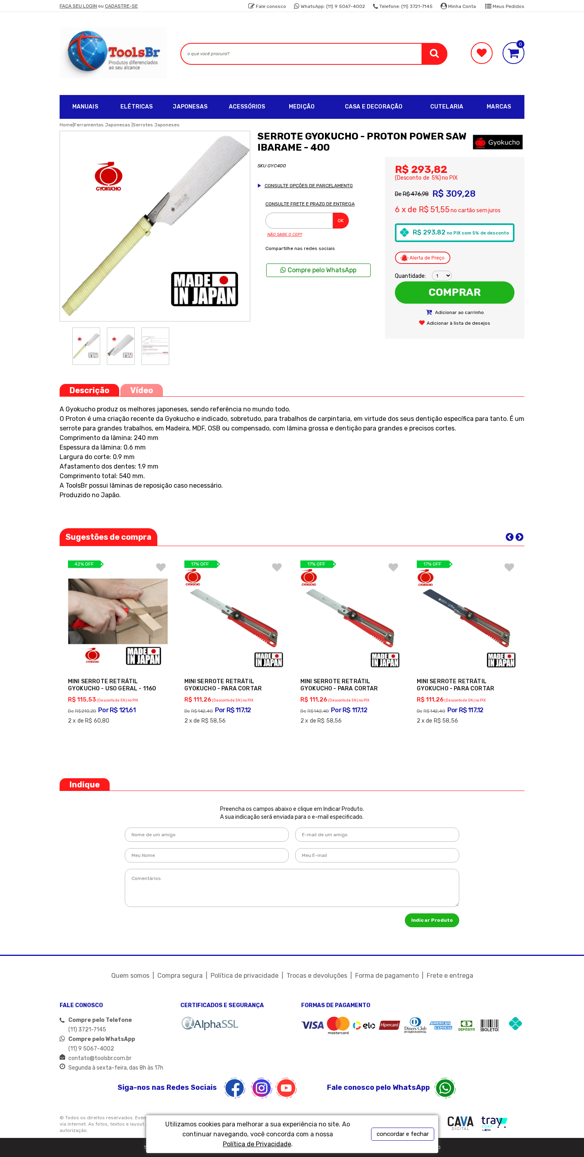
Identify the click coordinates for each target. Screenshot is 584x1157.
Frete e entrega (450, 975)
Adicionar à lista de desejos (458, 323)
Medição (302, 106)
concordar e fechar (403, 1134)
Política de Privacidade (257, 1144)
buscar (434, 54)
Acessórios (247, 106)
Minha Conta (461, 6)
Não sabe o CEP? (284, 234)
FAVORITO (161, 567)
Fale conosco (270, 6)
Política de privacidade (244, 975)
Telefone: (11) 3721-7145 (405, 6)
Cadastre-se (121, 6)
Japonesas (190, 106)
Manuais (85, 106)
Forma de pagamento (387, 975)
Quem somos (130, 975)
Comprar (455, 292)
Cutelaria (446, 106)
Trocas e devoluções (316, 975)
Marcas (499, 106)
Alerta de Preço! (423, 257)
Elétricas (136, 106)
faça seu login (78, 6)
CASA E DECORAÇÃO (374, 106)
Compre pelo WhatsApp (321, 270)
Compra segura (180, 975)
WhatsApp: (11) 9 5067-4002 (332, 6)
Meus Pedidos (507, 6)
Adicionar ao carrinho (459, 312)
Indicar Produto (432, 920)
